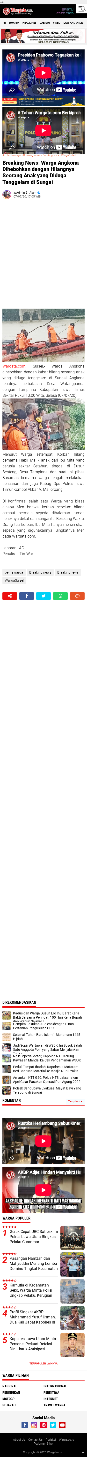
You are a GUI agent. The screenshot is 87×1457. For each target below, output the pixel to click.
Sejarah (9, 1405)
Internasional (55, 1386)
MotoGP (8, 1399)
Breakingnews (51, 155)
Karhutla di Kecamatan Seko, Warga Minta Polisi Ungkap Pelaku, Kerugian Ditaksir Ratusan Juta (31, 1293)
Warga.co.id (66, 1439)
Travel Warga (54, 1405)
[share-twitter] (43, 596)
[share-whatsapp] (60, 596)
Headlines (29, 22)
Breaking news (31, 155)
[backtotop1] (83, 1452)
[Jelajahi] (81, 8)
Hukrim (14, 22)
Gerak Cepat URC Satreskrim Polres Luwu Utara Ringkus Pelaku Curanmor (34, 1236)
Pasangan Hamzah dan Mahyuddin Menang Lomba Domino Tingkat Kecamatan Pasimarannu (34, 1266)
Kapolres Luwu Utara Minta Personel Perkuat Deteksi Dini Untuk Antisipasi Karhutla (33, 1346)
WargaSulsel (68, 155)
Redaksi (51, 1439)
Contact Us (35, 1439)
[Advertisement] (43, 255)
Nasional (9, 1386)
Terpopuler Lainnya (43, 1363)
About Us (19, 1439)
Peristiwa (51, 1392)
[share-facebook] (26, 596)
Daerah (45, 22)
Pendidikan (11, 1392)
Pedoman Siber (43, 1443)
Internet (51, 1399)
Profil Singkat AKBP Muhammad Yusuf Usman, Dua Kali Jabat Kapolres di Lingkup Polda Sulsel (33, 1319)
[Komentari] (77, 596)
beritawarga (14, 155)
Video (56, 22)
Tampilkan (74, 1101)
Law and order (74, 22)
